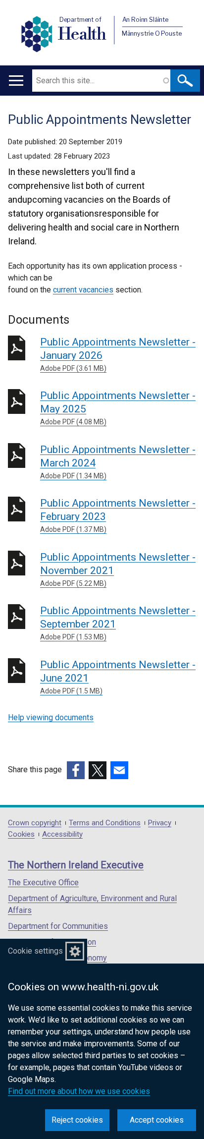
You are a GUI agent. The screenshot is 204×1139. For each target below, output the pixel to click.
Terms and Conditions (105, 823)
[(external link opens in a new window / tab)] (76, 770)
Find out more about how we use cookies (79, 1091)
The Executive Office (43, 882)
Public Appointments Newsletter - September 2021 (118, 623)
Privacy (159, 823)
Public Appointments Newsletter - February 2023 (118, 515)
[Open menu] (16, 80)
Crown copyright (34, 823)
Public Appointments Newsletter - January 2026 (118, 354)
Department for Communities (58, 926)
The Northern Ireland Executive (76, 865)
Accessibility (62, 834)
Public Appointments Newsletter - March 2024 (118, 462)
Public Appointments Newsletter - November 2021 (118, 569)
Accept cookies (157, 1120)
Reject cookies (77, 1120)
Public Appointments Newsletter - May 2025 (118, 408)
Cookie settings (35, 951)
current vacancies (83, 289)
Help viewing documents (51, 717)
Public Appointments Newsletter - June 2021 (118, 677)
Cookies (21, 834)
